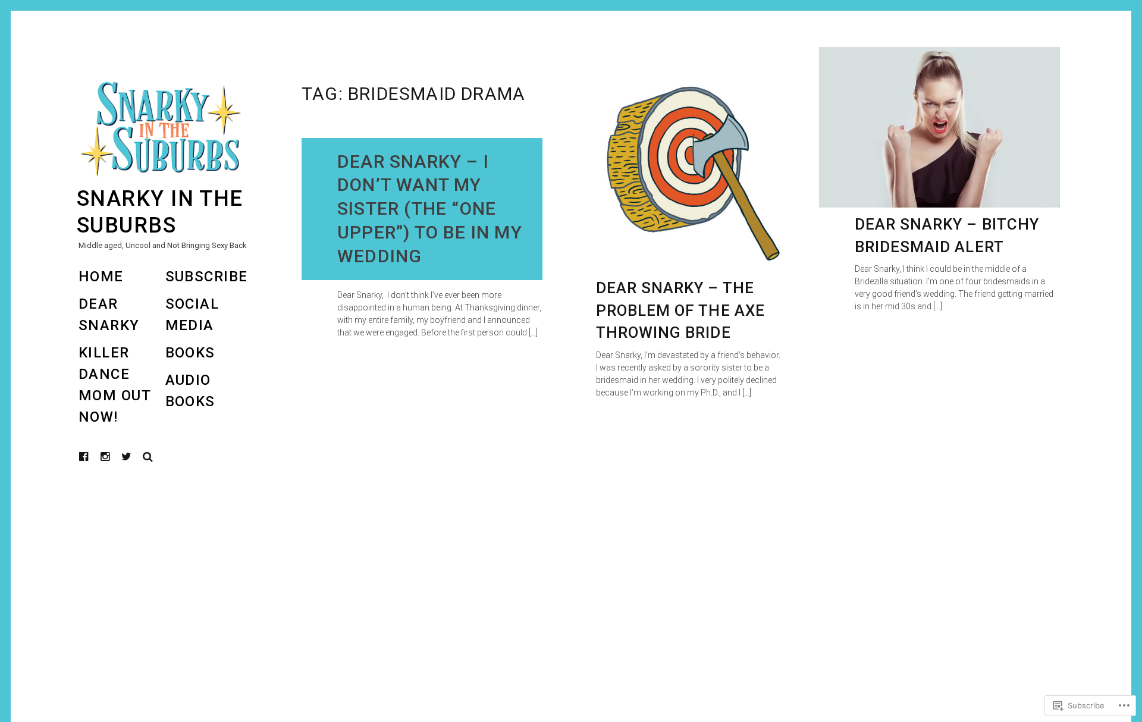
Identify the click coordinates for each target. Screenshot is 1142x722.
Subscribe (206, 276)
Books (190, 352)
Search (148, 457)
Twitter (126, 457)
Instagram (114, 456)
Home (101, 276)
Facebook (92, 456)
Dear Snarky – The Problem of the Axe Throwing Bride (680, 310)
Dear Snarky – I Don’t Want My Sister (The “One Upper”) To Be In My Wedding (429, 209)
